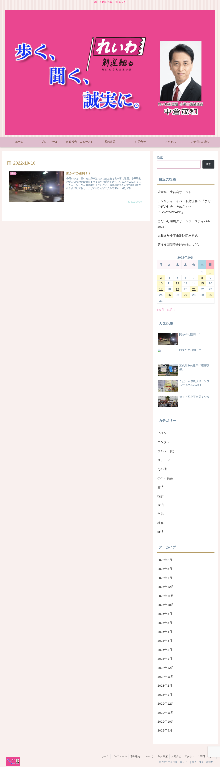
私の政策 (163, 756)
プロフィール (119, 756)
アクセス (189, 756)
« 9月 (160, 309)
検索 (160, 157)
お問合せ (176, 756)
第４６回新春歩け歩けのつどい (179, 244)
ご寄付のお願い (206, 756)
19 (177, 289)
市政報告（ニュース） (142, 756)
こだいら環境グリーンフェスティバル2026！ (183, 223)
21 (194, 289)
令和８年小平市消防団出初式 (177, 235)
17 (161, 289)
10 (161, 283)
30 (210, 295)
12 (177, 283)
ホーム (105, 756)
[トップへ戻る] (214, 761)
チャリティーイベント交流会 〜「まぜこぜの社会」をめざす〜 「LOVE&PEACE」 (184, 206)
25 (169, 295)
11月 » (171, 309)
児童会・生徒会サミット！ (176, 192)
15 (202, 283)
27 (185, 295)
